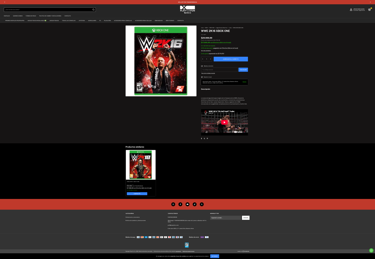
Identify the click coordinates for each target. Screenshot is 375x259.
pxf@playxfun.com (173, 225)
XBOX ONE (212, 27)
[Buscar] (93, 9)
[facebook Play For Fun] (180, 204)
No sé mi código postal (208, 73)
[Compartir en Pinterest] (207, 138)
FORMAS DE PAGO (31, 16)
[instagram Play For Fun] (173, 204)
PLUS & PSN (107, 20)
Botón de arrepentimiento (188, 251)
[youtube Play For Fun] (187, 204)
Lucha (230, 27)
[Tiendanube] (243, 251)
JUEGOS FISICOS (54, 20)
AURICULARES (92, 20)
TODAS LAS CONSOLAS (68, 20)
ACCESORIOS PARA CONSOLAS (123, 20)
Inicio (202, 27)
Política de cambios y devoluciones (135, 220)
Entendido (215, 256)
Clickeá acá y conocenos (132, 217)
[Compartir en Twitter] (204, 138)
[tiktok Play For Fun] (195, 204)
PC (100, 20)
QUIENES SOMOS (18, 16)
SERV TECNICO (170, 20)
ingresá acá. (178, 251)
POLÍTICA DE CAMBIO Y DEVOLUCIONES (50, 16)
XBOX (206, 27)
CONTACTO (67, 16)
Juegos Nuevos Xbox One (221, 27)
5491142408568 (172, 217)
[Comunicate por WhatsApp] (371, 250)
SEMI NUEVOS (159, 20)
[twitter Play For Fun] (202, 204)
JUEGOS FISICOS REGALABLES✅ (37, 20)
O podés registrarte (359, 10)
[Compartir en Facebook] (201, 138)
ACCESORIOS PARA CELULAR (143, 20)
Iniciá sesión (360, 9)
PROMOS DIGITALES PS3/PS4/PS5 (14, 20)
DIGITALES (7, 16)
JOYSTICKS (82, 20)
